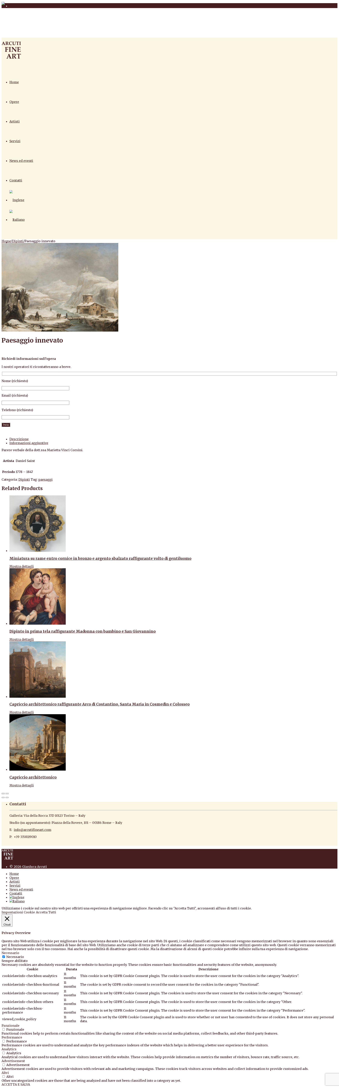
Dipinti (17, 241)
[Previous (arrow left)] (3, 797)
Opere (14, 102)
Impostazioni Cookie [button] (18, 912)
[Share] (7, 793)
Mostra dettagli (21, 566)
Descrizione (19, 439)
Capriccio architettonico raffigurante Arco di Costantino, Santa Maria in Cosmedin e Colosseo (99, 704)
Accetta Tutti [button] (46, 912)
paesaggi (45, 479)
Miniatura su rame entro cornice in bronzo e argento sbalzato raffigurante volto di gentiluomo (100, 558)
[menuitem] (16, 200)
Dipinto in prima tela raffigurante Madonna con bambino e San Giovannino (82, 631)
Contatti (15, 180)
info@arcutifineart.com (32, 830)
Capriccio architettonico (33, 777)
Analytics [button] (9, 1049)
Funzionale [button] (10, 1026)
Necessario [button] (10, 953)
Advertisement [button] (13, 1061)
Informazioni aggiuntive (28, 443)
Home (14, 82)
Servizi (14, 141)
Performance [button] (12, 1037)
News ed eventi (21, 161)
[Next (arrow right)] (7, 797)
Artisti (14, 121)
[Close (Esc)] (3, 793)
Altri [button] (5, 1073)
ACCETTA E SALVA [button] (16, 1084)
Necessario (15, 957)
